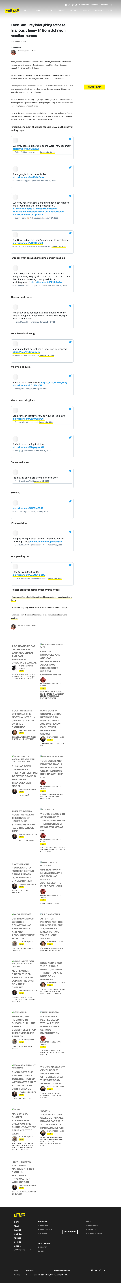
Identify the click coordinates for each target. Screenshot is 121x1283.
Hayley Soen (52, 737)
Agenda (73, 10)
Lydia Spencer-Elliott (50, 683)
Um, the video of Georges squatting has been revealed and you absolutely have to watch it (23, 928)
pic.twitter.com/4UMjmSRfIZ (28, 508)
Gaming (61, 10)
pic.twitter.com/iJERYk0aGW (46, 282)
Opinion (98, 10)
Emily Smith (24, 730)
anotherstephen (26, 666)
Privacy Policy (45, 1229)
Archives (42, 1233)
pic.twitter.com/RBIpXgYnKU (28, 447)
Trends (86, 10)
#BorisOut (43, 211)
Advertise (103, 5)
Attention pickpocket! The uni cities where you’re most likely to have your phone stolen (51, 928)
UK (21, 671)
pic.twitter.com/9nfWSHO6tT (29, 418)
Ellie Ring (23, 942)
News (38, 10)
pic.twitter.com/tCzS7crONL (28, 385)
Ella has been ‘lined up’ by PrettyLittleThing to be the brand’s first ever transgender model (25, 776)
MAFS (62, 737)
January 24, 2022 (47, 152)
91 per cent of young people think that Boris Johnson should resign (39, 607)
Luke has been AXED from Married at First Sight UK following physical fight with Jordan (23, 1172)
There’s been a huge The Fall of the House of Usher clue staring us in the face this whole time (23, 821)
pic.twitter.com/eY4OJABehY (28, 177)
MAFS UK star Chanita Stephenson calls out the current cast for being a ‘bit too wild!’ (24, 1124)
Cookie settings (94, 1233)
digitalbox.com (32, 1270)
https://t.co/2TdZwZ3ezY (26, 352)
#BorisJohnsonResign (25, 211)
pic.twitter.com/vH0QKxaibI (28, 243)
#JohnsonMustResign (45, 208)
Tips (112, 5)
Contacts (91, 1229)
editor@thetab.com (62, 1270)
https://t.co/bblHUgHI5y (54, 382)
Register (42, 1247)
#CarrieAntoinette (22, 208)
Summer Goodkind (24, 51)
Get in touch (70, 1232)
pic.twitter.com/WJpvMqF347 (45, 541)
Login (41, 1251)
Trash (49, 10)
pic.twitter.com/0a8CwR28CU (29, 575)
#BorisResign (56, 211)
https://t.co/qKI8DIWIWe (26, 148)
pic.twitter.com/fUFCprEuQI (28, 214)
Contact (94, 5)
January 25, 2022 (46, 355)
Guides (111, 10)
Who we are (84, 5)
